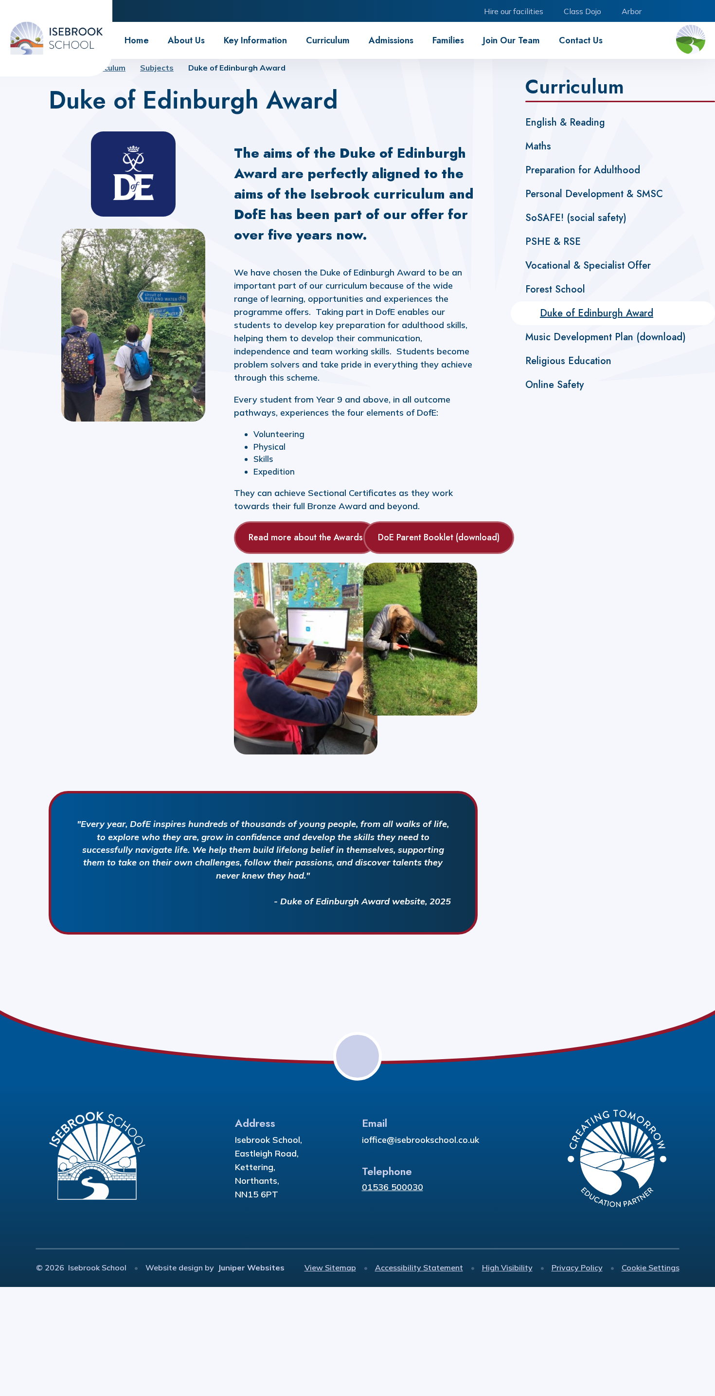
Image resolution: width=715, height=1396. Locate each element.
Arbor (632, 11)
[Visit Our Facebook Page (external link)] (660, 11)
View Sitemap (330, 1267)
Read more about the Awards (306, 537)
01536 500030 (392, 1187)
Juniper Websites (251, 1267)
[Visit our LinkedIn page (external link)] (682, 11)
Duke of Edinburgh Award (237, 68)
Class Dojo (582, 11)
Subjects (157, 68)
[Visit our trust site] (690, 40)
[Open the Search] (704, 11)
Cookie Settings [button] (650, 1267)
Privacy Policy (577, 1267)
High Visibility (507, 1267)
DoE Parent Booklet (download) (439, 537)
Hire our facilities (513, 11)
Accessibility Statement (419, 1267)
